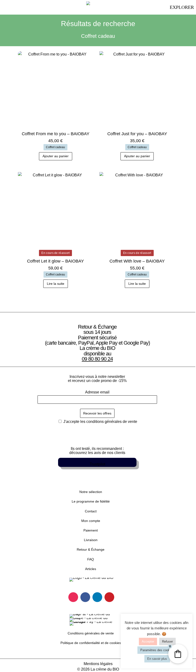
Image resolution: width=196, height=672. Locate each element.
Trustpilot (97, 464)
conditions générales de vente (111, 422)
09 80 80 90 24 (97, 359)
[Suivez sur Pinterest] (109, 597)
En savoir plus (157, 659)
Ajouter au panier (56, 156)
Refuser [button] (167, 641)
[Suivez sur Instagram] (73, 597)
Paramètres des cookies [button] (157, 650)
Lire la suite (55, 284)
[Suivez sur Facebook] (85, 597)
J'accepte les (99, 422)
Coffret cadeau (55, 147)
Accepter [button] (148, 641)
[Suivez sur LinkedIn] (97, 597)
